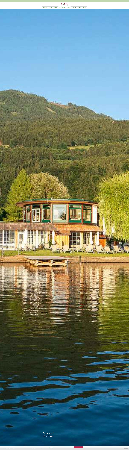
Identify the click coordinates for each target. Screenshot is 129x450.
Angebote (55, 7)
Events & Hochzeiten (62, 7)
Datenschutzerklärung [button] (51, 448)
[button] (45, 441)
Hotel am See (45, 7)
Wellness (68, 7)
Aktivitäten (79, 7)
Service (84, 7)
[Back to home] (64, 4)
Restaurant (74, 7)
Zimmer (50, 7)
